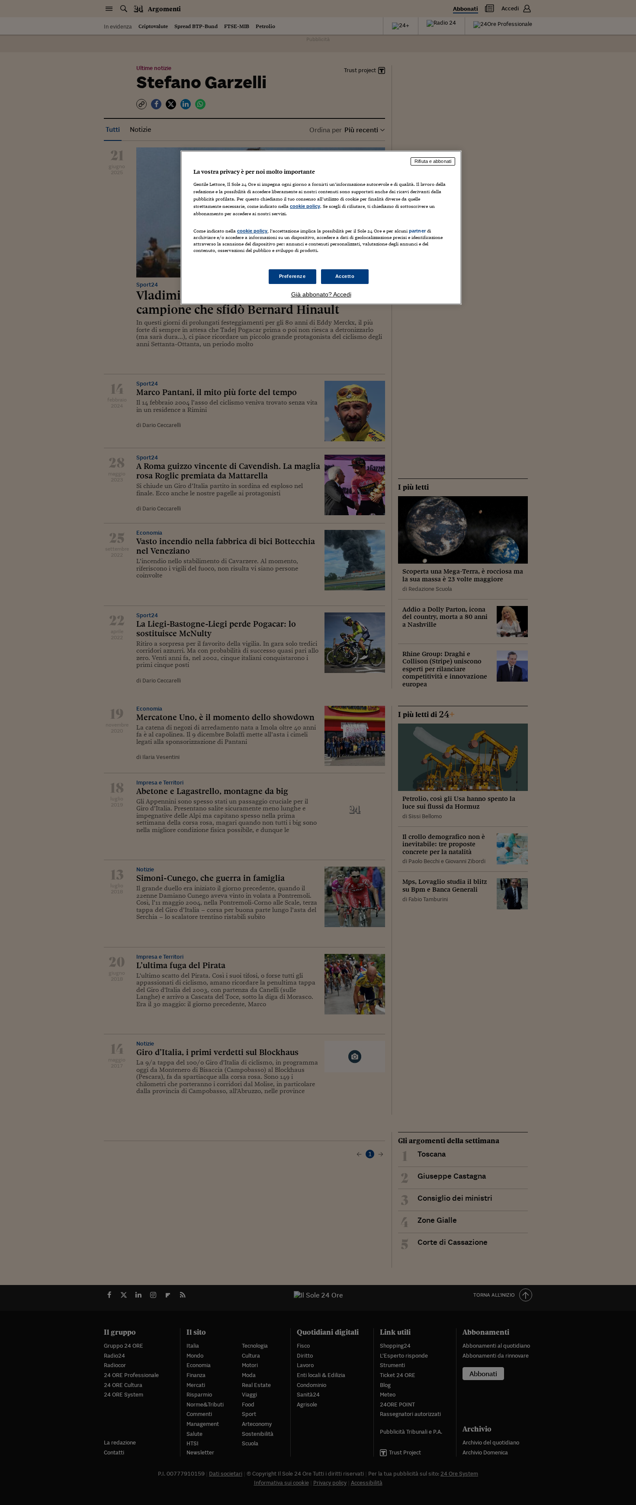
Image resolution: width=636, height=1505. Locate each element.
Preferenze (292, 276)
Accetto (345, 276)
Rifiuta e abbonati (432, 161)
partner (417, 230)
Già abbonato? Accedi (321, 294)
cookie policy (305, 206)
